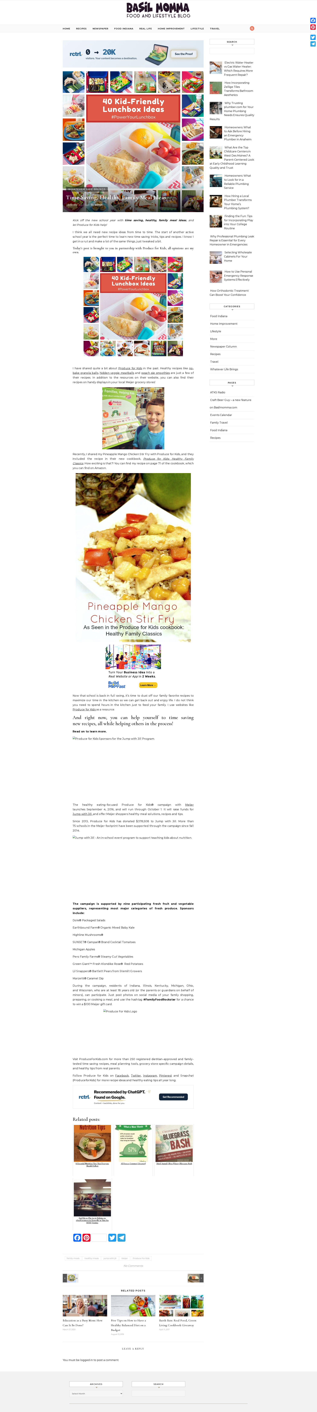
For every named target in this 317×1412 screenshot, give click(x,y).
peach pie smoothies (155, 373)
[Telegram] (313, 44)
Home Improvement (171, 28)
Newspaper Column (223, 346)
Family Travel (219, 422)
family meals (73, 1258)
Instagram (150, 1075)
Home (66, 28)
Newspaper (100, 28)
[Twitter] (313, 37)
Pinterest (165, 1075)
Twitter (136, 1075)
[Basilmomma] (158, 11)
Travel (215, 28)
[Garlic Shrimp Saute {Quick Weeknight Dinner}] (70, 1278)
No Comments (133, 1265)
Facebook (122, 1075)
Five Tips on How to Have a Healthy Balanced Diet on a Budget (128, 1325)
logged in (86, 1360)
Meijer (189, 804)
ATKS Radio (217, 392)
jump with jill (110, 1258)
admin (98, 204)
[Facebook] (313, 20)
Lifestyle (197, 28)
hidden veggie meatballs (117, 373)
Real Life (145, 28)
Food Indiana (123, 28)
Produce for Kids (130, 368)
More (213, 339)
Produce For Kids (141, 1258)
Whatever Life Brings (87, 189)
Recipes (81, 28)
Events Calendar (221, 415)
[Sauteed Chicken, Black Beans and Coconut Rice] (196, 1278)
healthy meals (92, 1258)
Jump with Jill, (83, 814)
